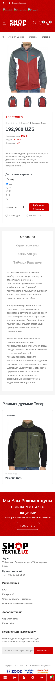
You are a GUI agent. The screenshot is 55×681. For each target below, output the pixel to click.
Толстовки (32, 37)
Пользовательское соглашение (17, 603)
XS (10, 184)
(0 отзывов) (24, 123)
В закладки (14, 215)
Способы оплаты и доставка (16, 599)
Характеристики (28, 245)
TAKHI (24, 136)
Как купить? (8, 594)
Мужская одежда (16, 37)
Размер (10, 179)
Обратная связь (10, 618)
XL (10, 198)
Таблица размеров (27, 262)
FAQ (4, 589)
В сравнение (35, 215)
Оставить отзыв (39, 123)
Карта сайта (8, 623)
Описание (27, 237)
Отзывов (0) (27, 254)
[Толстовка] (13, 101)
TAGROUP (24, 666)
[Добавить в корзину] (48, 477)
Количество (11, 207)
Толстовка (45, 37)
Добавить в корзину (38, 207)
